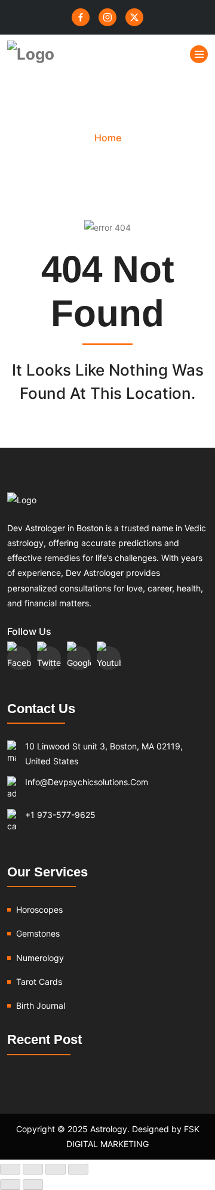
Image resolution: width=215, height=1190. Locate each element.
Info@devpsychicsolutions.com (86, 782)
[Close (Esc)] (78, 1169)
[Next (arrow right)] (33, 1184)
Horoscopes (39, 909)
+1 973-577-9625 (60, 815)
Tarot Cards (39, 982)
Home (107, 138)
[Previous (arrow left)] (10, 1184)
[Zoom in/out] (10, 1169)
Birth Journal (40, 1005)
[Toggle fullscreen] (33, 1169)
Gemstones (38, 933)
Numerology (40, 958)
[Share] (55, 1169)
